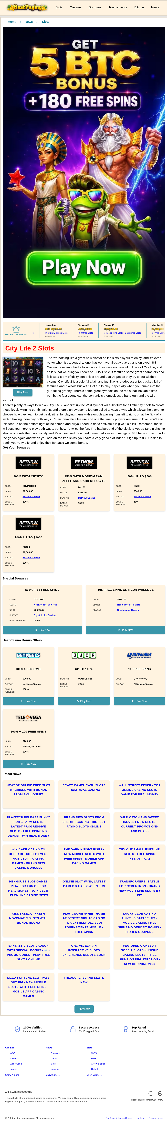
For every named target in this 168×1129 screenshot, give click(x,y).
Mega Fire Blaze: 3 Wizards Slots (108, 332)
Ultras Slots (71, 332)
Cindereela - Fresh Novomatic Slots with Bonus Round (28, 918)
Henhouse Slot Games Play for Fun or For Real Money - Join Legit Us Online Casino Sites (28, 888)
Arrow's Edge (98, 1063)
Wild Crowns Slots (148, 332)
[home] (27, 13)
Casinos (76, 7)
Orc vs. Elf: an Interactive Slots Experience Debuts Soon (84, 950)
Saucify (13, 1069)
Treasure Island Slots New (84, 980)
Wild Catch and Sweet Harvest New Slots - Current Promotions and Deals (139, 824)
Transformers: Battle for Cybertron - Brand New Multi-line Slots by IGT (139, 888)
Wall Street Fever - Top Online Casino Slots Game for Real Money (139, 790)
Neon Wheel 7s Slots (45, 604)
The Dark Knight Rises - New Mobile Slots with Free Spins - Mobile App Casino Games (84, 856)
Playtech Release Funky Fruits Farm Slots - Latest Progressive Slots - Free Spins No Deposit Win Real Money (28, 826)
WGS (12, 1053)
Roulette (140, 1118)
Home (12, 21)
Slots (59, 7)
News (155, 7)
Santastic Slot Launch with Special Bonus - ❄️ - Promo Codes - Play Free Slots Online (28, 952)
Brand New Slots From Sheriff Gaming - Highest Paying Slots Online (84, 822)
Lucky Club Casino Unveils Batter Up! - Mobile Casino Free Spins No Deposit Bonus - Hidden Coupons (139, 923)
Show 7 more (12, 1075)
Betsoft (94, 1069)
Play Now (23, 392)
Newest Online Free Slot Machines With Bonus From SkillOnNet (28, 790)
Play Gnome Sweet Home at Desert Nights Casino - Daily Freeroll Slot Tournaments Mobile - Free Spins (84, 923)
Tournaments (118, 7)
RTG (93, 1058)
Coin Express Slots (42, 332)
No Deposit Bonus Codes (119, 1118)
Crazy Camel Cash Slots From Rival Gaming (84, 787)
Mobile (54, 1058)
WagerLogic (16, 1063)
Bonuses (95, 7)
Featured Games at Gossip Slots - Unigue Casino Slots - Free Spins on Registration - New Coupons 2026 (139, 955)
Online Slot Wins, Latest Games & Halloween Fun (84, 884)
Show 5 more (53, 1075)
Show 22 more (94, 1075)
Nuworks (14, 1058)
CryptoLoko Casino (45, 615)
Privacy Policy (155, 1118)
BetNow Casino (31, 496)
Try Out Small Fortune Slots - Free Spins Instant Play (139, 854)
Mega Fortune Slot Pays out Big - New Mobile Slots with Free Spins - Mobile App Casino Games (28, 987)
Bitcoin (139, 7)
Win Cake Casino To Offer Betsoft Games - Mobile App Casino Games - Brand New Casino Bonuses (28, 858)
